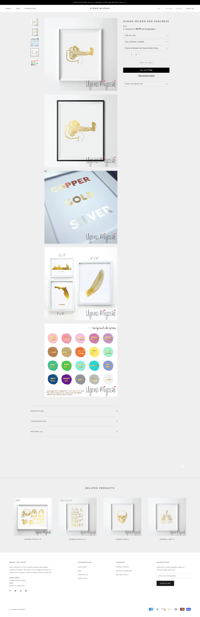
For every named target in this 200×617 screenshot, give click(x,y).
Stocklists (30, 8)
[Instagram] (21, 590)
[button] (146, 29)
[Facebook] (10, 590)
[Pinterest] (26, 590)
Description (37, 411)
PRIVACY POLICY (122, 567)
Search (179, 8)
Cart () (190, 8)
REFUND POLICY (122, 575)
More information (134, 84)
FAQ (18, 8)
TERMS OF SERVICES (124, 571)
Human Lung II (167, 539)
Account (169, 8)
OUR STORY (82, 567)
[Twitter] (15, 590)
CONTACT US (83, 575)
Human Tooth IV (32, 539)
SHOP (8, 8)
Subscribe (165, 583)
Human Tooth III (77, 539)
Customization (38, 421)
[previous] (7, 518)
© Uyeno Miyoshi (17, 609)
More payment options (146, 75)
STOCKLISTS (82, 578)
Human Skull (122, 539)
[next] (192, 518)
